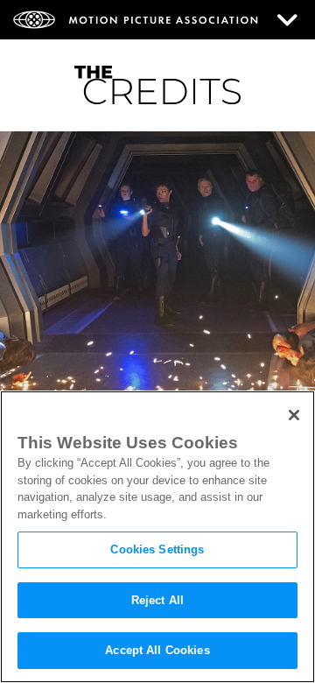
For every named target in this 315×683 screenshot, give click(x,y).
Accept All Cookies (157, 650)
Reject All (157, 600)
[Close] (294, 415)
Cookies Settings (157, 549)
